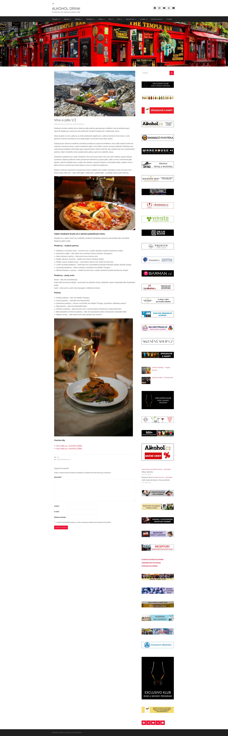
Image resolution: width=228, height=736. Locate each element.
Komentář (58, 477)
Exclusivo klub (156, 19)
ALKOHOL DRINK (66, 8)
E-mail (57, 512)
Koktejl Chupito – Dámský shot (162, 377)
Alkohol (66, 19)
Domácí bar (130, 19)
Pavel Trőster (146, 469)
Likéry (100, 19)
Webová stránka (60, 517)
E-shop (169, 19)
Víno (110, 19)
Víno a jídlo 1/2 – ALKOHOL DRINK (69, 446)
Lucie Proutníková (78, 124)
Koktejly (78, 19)
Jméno (57, 506)
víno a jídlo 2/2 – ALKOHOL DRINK (69, 448)
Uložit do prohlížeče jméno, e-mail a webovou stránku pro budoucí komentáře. (83, 522)
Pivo (118, 19)
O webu (142, 19)
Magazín (55, 19)
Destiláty (89, 19)
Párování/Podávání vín (63, 459)
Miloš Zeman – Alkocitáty (162, 469)
